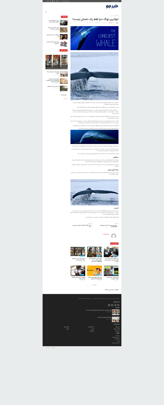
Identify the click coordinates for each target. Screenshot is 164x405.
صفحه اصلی (115, 12)
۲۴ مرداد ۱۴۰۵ (116, 263)
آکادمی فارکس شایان (115, 343)
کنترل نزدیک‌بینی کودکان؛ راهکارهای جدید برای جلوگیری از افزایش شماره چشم (52, 80)
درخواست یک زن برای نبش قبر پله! (53, 35)
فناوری (94, 12)
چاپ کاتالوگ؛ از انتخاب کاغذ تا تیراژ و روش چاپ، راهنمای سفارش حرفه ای (111, 260)
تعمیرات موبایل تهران (115, 337)
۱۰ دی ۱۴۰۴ (116, 280)
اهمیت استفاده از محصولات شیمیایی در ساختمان (53, 28)
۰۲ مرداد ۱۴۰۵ (99, 263)
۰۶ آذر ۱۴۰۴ (82, 280)
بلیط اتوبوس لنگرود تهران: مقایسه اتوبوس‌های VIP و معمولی (95, 278)
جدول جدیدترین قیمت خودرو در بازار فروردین (52, 42)
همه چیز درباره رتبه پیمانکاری (53, 86)
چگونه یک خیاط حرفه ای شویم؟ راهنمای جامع (78, 278)
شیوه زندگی (72, 12)
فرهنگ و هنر (107, 12)
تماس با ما (113, 1)
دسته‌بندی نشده (91, 327)
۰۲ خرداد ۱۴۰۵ (82, 261)
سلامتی (79, 12)
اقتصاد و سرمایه (86, 12)
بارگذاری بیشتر (94, 285)
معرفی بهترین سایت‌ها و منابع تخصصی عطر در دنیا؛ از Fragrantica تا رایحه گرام (95, 260)
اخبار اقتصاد (117, 335)
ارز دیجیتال (65, 12)
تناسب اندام (100, 12)
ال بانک (118, 340)
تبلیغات (117, 1)
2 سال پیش (56, 23)
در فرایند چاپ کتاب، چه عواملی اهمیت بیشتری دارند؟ (78, 259)
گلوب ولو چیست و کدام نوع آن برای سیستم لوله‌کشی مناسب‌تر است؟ (57, 65)
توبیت (118, 341)
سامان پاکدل (110, 22)
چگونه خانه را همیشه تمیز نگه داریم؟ (53, 72)
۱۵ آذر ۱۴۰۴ (99, 280)
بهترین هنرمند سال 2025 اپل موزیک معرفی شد (113, 278)
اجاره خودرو (65, 98)
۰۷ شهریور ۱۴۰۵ (63, 67)
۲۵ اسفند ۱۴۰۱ (103, 22)
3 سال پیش (56, 37)
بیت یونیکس (117, 338)
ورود (47, 1)
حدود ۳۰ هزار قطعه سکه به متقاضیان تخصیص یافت (53, 21)
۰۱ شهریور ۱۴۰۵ (56, 88)
